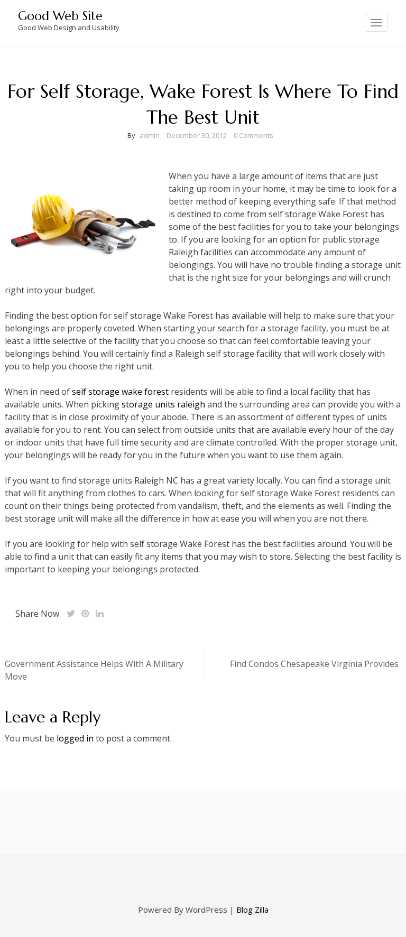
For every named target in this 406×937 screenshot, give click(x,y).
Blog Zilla (252, 909)
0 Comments (253, 135)
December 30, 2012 (197, 135)
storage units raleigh (163, 404)
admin (150, 135)
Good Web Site (60, 15)
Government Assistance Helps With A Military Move (94, 670)
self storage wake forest (120, 391)
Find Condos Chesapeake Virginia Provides (314, 664)
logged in (75, 738)
